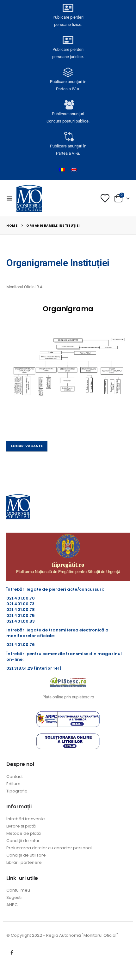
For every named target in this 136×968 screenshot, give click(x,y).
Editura (13, 784)
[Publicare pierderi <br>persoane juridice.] (68, 40)
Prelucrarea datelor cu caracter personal (49, 848)
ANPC (12, 905)
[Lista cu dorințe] (105, 198)
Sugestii (14, 897)
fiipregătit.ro (68, 564)
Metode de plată (23, 833)
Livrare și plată (21, 826)
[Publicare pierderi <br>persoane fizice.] (68, 8)
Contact (14, 777)
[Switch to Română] (62, 169)
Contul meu (18, 890)
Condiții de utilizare (26, 855)
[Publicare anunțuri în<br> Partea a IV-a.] (68, 72)
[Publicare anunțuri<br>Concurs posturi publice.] (68, 104)
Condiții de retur (23, 841)
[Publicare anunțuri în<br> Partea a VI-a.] (68, 136)
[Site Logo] (29, 198)
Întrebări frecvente (25, 819)
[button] (11, 198)
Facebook (11, 952)
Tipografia (17, 791)
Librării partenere (24, 862)
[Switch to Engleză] (74, 169)
